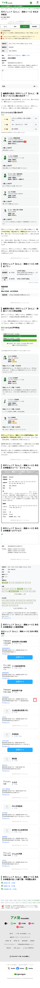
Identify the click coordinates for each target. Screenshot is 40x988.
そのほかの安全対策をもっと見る (20, 608)
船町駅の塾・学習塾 (9, 883)
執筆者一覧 (8, 940)
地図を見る (7, 654)
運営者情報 (24, 940)
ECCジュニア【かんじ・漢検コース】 (19, 55)
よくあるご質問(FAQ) (28, 948)
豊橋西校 (4, 836)
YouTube (21, 927)
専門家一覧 (16, 940)
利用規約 (32, 940)
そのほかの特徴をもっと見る (20, 594)
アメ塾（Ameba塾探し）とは (23, 933)
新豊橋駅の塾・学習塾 (10, 889)
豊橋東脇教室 (6, 648)
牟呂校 (4, 717)
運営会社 (9, 948)
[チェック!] (35, 700)
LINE (14, 923)
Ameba (13, 968)
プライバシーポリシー (9, 944)
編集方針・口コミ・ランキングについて (20, 937)
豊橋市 (11, 8)
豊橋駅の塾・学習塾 (9, 886)
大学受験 (23, 923)
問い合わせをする (6, 618)
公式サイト (20, 657)
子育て (32, 923)
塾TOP (2, 8)
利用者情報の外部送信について (26, 944)
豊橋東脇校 (5, 673)
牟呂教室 (4, 813)
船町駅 (15, 8)
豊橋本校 (4, 765)
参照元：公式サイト (33, 491)
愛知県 (6, 8)
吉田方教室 (5, 741)
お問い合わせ (17, 948)
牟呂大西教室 (6, 789)
